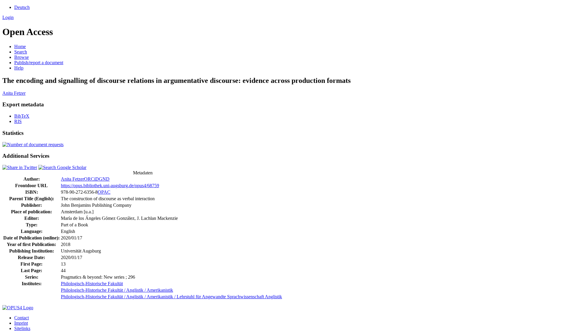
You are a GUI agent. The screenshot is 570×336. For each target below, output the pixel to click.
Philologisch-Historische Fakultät (92, 283)
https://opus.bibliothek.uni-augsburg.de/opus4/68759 (110, 185)
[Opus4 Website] (17, 307)
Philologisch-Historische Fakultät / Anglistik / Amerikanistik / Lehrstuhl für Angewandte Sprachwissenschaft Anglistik (171, 296)
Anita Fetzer (14, 93)
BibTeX (21, 116)
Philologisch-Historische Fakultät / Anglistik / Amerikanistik (117, 290)
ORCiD (91, 179)
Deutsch (22, 7)
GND (104, 179)
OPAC (104, 192)
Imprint (21, 323)
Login (8, 17)
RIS (18, 121)
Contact (21, 317)
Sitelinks (22, 328)
